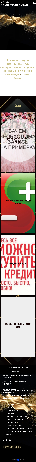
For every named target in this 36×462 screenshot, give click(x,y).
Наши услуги (12, 410)
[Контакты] (30, 3)
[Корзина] (34, 3)
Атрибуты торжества (11, 67)
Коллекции (12, 60)
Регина (5, 1)
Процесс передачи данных (19, 428)
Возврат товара (13, 425)
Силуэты (24, 60)
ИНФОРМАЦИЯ (12, 74)
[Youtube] (10, 440)
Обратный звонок (12, 447)
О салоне (26, 74)
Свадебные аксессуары (18, 63)
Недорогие (29, 67)
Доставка (10, 404)
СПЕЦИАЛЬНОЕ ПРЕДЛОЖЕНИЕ (18, 71)
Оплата (9, 407)
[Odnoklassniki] (7, 440)
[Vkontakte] (3, 440)
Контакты (18, 78)
